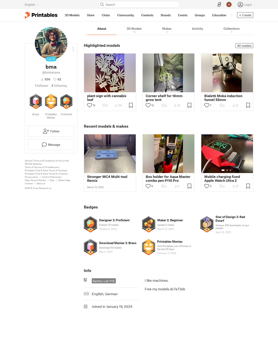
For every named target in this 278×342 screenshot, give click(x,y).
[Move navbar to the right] (231, 15)
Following (59, 85)
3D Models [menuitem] (72, 15)
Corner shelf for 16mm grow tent (164, 98)
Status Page (64, 180)
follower (41, 85)
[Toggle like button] (89, 105)
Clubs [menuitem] (106, 15)
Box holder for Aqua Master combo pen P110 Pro (168, 178)
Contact (29, 183)
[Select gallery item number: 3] (230, 170)
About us (41, 183)
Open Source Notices (35, 180)
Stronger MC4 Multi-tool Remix (107, 178)
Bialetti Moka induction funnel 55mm (223, 98)
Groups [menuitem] (200, 15)
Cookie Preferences (51, 176)
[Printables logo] (41, 15)
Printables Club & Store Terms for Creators (46, 173)
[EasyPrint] (219, 4)
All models (244, 45)
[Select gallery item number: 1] (223, 170)
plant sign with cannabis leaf (106, 98)
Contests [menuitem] (147, 15)
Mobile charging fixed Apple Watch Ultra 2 (222, 178)
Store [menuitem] (90, 15)
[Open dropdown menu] (73, 47)
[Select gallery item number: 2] (227, 170)
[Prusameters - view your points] (229, 4)
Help (52, 180)
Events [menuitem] (182, 15)
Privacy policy (31, 176)
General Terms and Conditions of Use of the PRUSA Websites (47, 162)
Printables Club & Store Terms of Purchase (46, 170)
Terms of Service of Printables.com (42, 167)
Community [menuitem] (125, 15)
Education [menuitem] (219, 15)
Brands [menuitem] (166, 15)
